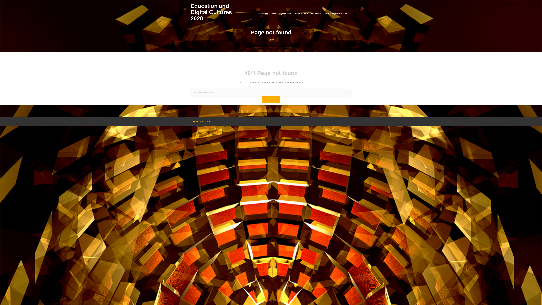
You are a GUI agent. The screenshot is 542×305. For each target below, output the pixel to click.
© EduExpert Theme (201, 121)
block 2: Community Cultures (308, 14)
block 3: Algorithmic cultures (337, 14)
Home (271, 40)
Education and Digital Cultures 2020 (211, 12)
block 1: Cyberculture (281, 14)
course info (263, 14)
